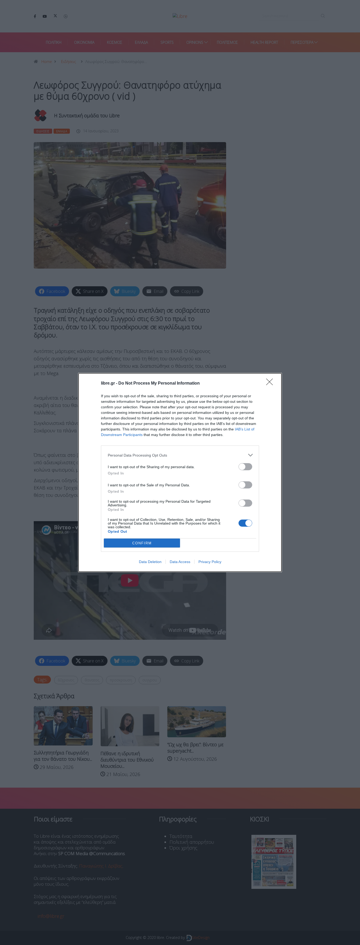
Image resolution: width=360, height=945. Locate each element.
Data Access (180, 562)
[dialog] (180, 472)
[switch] (245, 466)
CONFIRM (142, 543)
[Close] (271, 384)
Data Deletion (150, 562)
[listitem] (180, 455)
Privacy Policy (209, 562)
